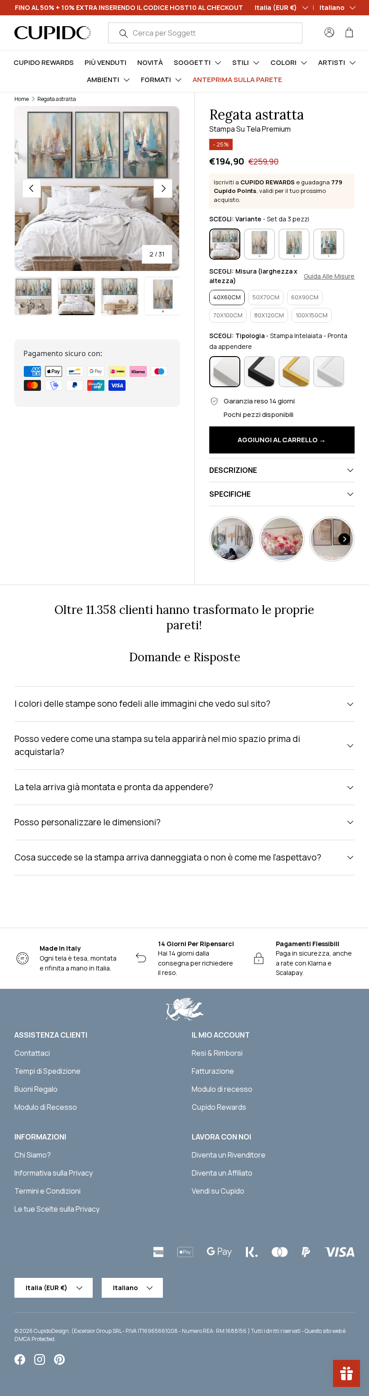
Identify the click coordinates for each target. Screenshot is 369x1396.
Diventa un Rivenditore (229, 1155)
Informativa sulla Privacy (53, 1173)
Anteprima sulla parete (237, 79)
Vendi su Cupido (218, 1191)
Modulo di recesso (222, 1089)
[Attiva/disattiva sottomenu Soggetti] (217, 62)
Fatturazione (213, 1071)
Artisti (331, 62)
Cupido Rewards (44, 62)
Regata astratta (56, 99)
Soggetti (192, 62)
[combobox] (205, 33)
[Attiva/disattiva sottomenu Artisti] (352, 62)
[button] (349, 32)
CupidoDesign (51, 1331)
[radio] (224, 244)
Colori (283, 62)
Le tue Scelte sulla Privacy (56, 1209)
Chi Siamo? (32, 1155)
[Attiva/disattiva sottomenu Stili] (256, 62)
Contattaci (32, 1053)
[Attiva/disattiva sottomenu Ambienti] (126, 79)
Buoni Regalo (36, 1089)
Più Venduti (105, 62)
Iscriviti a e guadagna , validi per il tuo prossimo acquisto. (278, 191)
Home (21, 99)
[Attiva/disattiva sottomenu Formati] (178, 79)
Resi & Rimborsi (217, 1053)
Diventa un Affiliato (222, 1173)
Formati (156, 79)
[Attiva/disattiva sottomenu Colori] (303, 62)
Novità (150, 62)
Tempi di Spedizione (47, 1071)
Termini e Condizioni (47, 1191)
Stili (240, 62)
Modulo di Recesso (45, 1107)
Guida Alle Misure (329, 276)
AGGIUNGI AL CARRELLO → (282, 439)
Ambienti (103, 79)
